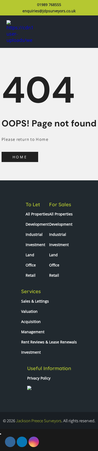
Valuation (29, 311)
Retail (31, 275)
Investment (35, 244)
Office (31, 265)
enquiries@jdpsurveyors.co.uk (49, 10)
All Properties (37, 213)
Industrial (34, 234)
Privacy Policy (38, 378)
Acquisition (31, 321)
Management (32, 331)
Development (37, 224)
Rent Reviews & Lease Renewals (49, 341)
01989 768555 (49, 4)
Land (30, 254)
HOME (20, 156)
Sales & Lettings (35, 301)
